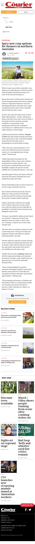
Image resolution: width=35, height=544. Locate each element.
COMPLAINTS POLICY (8, 528)
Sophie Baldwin (14, 53)
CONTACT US (5, 518)
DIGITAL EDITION (6, 530)
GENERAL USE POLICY (8, 520)
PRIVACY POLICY (6, 522)
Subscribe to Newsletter (17, 302)
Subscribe (9, 12)
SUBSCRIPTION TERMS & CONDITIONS (13, 525)
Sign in (26, 12)
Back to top (25, 505)
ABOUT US (4, 515)
